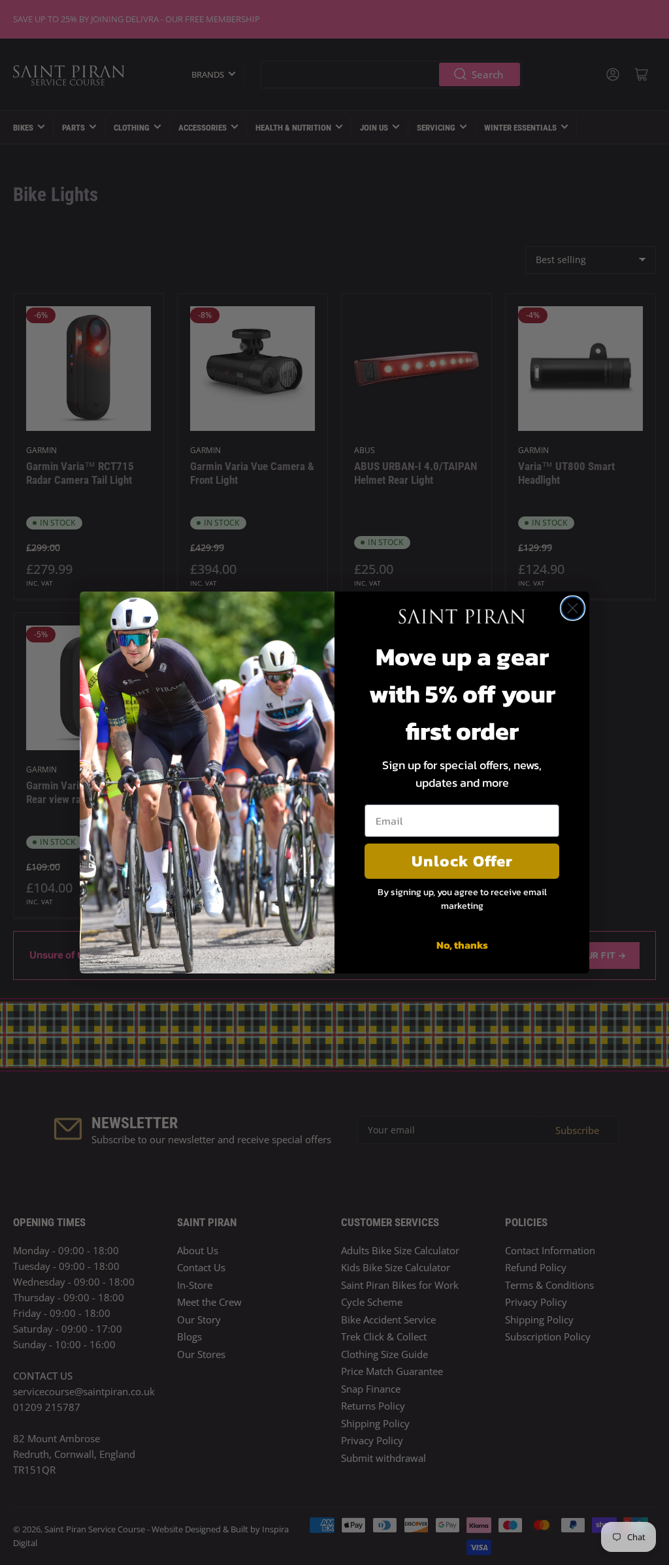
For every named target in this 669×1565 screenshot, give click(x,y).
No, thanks (462, 945)
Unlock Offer (462, 860)
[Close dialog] (572, 608)
